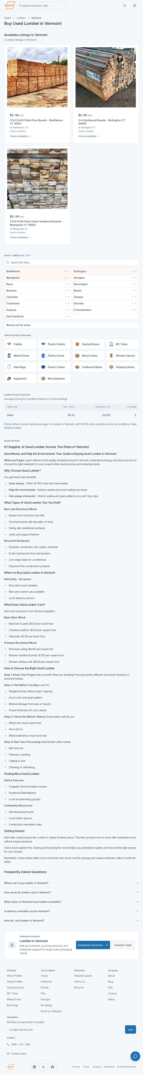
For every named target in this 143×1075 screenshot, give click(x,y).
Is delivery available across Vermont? (27, 908)
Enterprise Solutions (88, 942)
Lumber (21, 17)
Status (109, 996)
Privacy (73, 1064)
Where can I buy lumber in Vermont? (26, 880)
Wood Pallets (14, 973)
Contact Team (120, 942)
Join (128, 1026)
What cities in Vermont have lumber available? (32, 899)
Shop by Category (50, 1008)
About (109, 973)
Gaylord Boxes (15, 984)
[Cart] (124, 5)
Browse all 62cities (18, 322)
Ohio (42, 990)
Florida (44, 984)
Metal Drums (14, 996)
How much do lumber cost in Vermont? (27, 889)
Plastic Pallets (14, 978)
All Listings (46, 1002)
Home (7, 17)
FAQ (108, 984)
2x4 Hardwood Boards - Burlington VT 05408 (101, 122)
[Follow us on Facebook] (51, 1064)
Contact (110, 990)
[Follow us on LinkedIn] (33, 1064)
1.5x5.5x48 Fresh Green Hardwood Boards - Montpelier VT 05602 (36, 223)
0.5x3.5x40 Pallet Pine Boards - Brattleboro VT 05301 (36, 122)
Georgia (44, 996)
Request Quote (82, 973)
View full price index (16, 425)
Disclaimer (106, 1064)
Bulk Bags (12, 1002)
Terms (83, 1064)
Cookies (94, 1064)
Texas (43, 973)
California (45, 978)
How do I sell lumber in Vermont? (24, 917)
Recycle (77, 984)
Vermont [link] (36, 17)
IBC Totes (12, 990)
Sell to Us (78, 978)
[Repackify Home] (10, 1064)
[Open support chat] (135, 1056)
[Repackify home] (9, 5)
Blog (108, 978)
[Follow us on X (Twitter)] (42, 1064)
